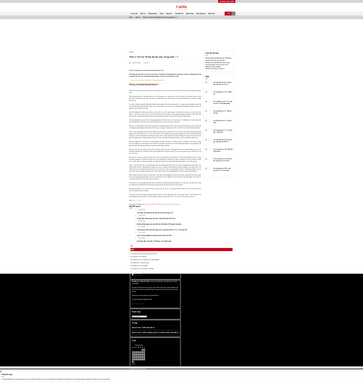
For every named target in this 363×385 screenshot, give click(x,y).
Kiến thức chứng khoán (44, 379)
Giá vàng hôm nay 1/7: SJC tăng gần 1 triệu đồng (222, 131)
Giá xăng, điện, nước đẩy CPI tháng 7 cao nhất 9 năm (154, 241)
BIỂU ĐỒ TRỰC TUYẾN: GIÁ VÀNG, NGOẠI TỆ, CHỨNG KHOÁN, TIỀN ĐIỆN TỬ (155, 332)
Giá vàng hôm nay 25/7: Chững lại (222, 93)
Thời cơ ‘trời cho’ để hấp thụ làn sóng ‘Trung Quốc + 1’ (154, 57)
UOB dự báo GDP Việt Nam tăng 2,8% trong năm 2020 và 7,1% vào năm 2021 (162, 230)
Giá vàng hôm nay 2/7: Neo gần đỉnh (222, 121)
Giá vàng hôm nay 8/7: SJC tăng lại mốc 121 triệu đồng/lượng (222, 102)
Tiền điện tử (179, 13)
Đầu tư (223, 68)
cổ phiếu (218, 58)
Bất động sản (200, 13)
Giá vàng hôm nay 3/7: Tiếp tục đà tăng (222, 112)
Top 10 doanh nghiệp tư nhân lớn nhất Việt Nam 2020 (154, 235)
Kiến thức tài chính (73, 379)
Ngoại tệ (169, 13)
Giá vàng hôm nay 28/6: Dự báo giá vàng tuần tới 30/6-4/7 (222, 140)
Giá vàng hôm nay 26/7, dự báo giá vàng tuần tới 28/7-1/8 (222, 83)
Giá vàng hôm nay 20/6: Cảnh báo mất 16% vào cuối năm (222, 169)
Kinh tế (142, 13)
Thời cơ (170, 204)
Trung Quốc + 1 (178, 204)
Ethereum (210, 68)
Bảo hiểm (7, 379)
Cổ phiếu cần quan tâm (215, 60)
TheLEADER (136, 200)
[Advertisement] (181, 33)
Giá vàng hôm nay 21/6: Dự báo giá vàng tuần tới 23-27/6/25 (222, 159)
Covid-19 (224, 58)
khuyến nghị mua (212, 66)
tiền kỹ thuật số (222, 64)
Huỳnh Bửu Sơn (153, 204)
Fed (214, 68)
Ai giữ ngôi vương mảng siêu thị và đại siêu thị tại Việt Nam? (156, 218)
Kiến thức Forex (54, 379)
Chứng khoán (152, 13)
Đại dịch (145, 204)
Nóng (89, 379)
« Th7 (133, 364)
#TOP (3, 379)
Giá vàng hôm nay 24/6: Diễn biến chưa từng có (223, 150)
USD (228, 58)
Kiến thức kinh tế (63, 379)
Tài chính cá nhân (102, 379)
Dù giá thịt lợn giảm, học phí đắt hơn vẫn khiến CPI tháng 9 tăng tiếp (159, 224)
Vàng (161, 13)
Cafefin (181, 7)
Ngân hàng (189, 13)
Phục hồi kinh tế (163, 204)
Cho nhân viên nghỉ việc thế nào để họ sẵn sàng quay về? (155, 213)
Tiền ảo (218, 62)
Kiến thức (211, 13)
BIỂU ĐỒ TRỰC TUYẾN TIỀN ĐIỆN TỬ (143, 327)
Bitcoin (211, 62)
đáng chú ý (218, 68)
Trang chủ (134, 13)
